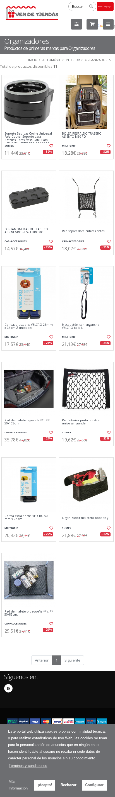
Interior (73, 60)
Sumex (9, 145)
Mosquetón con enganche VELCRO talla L (80, 326)
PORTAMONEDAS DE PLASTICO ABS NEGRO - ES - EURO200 (26, 231)
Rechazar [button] (68, 785)
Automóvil (51, 60)
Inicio (32, 60)
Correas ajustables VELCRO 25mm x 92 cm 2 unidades (28, 326)
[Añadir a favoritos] (51, 146)
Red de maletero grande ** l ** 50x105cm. (27, 422)
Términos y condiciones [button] (28, 766)
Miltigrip (69, 145)
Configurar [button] (94, 785)
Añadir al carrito (30, 164)
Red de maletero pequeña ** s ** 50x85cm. (28, 613)
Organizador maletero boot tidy (85, 517)
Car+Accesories (15, 241)
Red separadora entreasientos (83, 231)
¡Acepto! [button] (45, 785)
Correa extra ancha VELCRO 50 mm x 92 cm (26, 517)
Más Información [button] (18, 784)
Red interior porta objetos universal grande (80, 422)
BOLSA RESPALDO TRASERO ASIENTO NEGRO (82, 135)
